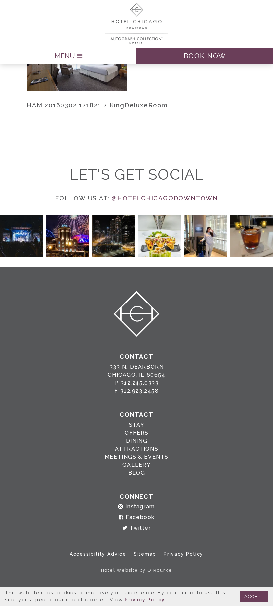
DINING (137, 441)
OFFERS (137, 433)
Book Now (205, 56)
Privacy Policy (183, 554)
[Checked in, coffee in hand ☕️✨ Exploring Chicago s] (205, 236)
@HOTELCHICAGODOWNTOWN (165, 198)
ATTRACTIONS (137, 449)
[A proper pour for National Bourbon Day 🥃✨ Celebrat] (251, 236)
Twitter (139, 528)
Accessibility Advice (98, 554)
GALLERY (136, 465)
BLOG (136, 473)
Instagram (139, 506)
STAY (136, 425)
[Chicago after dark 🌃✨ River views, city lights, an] (113, 236)
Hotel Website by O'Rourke (136, 570)
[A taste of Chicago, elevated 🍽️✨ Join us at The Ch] (159, 236)
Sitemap (145, 554)
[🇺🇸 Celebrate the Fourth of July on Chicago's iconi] (67, 236)
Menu (66, 56)
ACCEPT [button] (254, 596)
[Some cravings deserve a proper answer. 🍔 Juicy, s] (21, 236)
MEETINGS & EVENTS (137, 457)
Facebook (139, 517)
